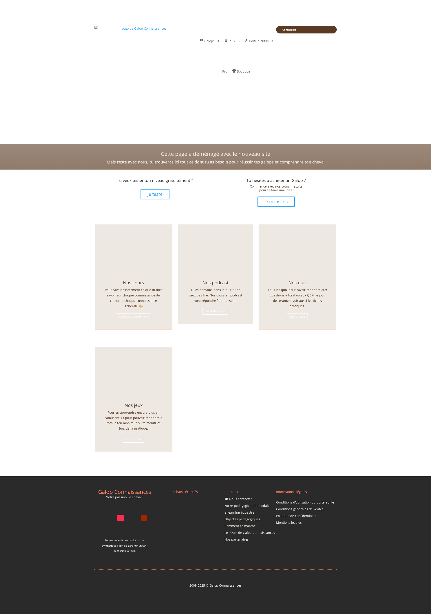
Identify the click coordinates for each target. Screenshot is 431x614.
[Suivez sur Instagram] (109, 518)
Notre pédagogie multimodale (247, 506)
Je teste (155, 194)
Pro (224, 71)
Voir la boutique (215, 311)
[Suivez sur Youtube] (144, 518)
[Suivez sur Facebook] (132, 518)
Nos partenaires (236, 539)
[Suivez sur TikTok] (120, 518)
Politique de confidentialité (296, 516)
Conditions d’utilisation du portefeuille (305, 502)
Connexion (289, 29)
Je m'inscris (276, 202)
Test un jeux (133, 439)
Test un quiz (297, 316)
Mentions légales (289, 523)
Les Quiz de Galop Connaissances (249, 533)
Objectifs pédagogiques (242, 519)
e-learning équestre (239, 513)
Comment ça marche (240, 526)
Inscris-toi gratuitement (133, 316)
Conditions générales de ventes (299, 509)
